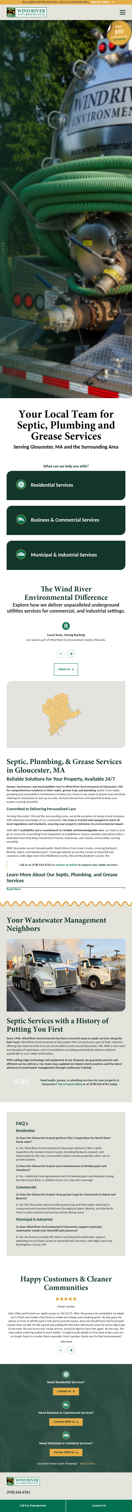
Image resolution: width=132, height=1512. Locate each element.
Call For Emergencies (33, 1505)
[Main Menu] (122, 12)
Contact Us (99, 1505)
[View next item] (71, 654)
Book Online (87, 1463)
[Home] (27, 12)
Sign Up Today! (100, 2)
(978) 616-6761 (99, 1084)
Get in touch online (70, 1084)
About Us (64, 669)
